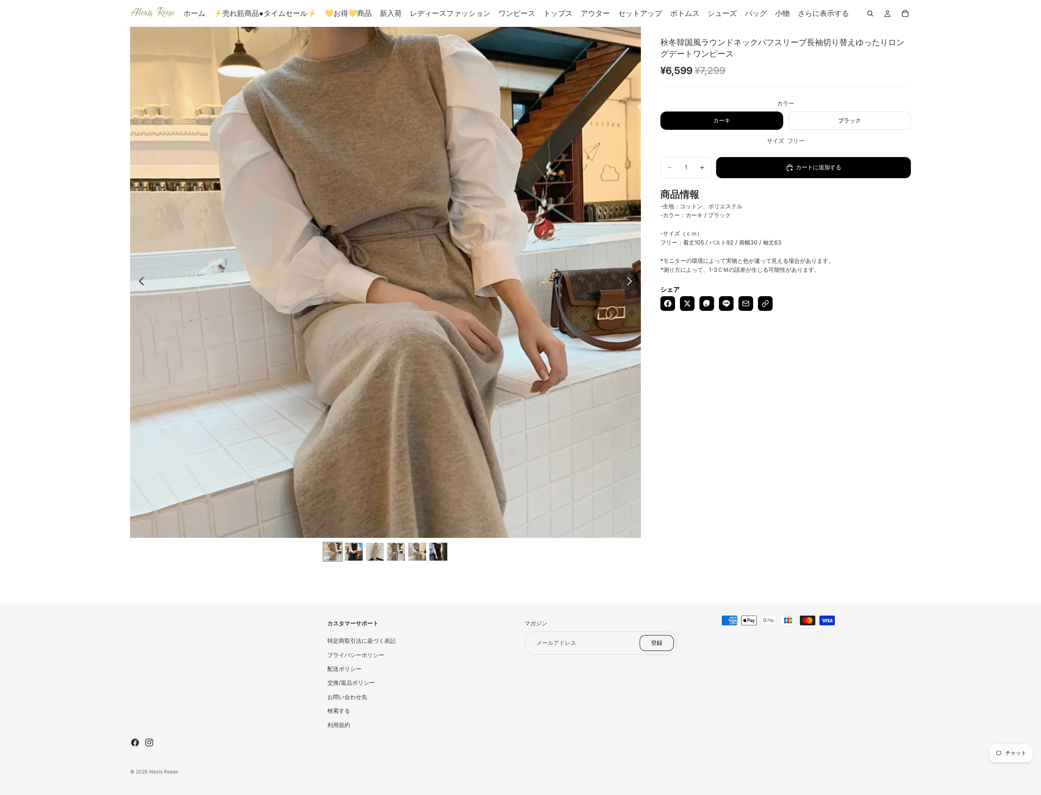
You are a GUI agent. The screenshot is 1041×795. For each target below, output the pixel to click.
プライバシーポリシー (355, 654)
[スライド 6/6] (438, 552)
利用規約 (338, 724)
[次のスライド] (632, 282)
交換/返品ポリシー (351, 682)
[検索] (870, 13)
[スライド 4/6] (396, 552)
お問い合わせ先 (347, 696)
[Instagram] (149, 742)
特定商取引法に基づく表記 (361, 640)
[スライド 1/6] (333, 552)
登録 (656, 642)
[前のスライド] (139, 282)
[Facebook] (135, 742)
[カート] (905, 13)
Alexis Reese (163, 772)
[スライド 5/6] (417, 552)
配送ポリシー (344, 668)
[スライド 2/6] (354, 552)
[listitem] (823, 13)
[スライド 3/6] (375, 552)
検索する (338, 710)
